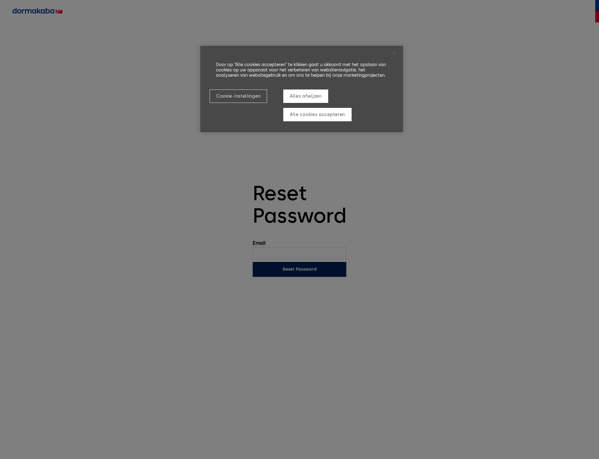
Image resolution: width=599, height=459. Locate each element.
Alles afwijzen (306, 96)
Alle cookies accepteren (317, 114)
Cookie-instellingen (238, 96)
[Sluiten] (394, 53)
